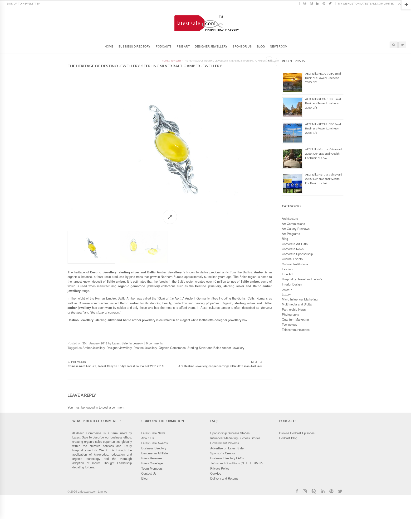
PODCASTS (163, 46)
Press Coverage (152, 463)
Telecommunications (295, 329)
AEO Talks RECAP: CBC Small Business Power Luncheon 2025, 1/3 (323, 128)
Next (276, 147)
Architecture (290, 218)
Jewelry (287, 289)
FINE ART (183, 46)
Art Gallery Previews (295, 228)
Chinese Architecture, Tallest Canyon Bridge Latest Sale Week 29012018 (115, 366)
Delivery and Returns (224, 478)
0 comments (154, 343)
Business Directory (134, 46)
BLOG (261, 46)
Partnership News (294, 309)
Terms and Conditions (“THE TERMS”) (236, 463)
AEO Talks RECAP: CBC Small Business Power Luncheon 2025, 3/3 (323, 78)
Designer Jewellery (119, 347)
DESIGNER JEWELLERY (211, 46)
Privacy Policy (219, 468)
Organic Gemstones (172, 347)
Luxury (286, 294)
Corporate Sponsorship (297, 254)
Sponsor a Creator (222, 453)
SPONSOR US (242, 46)
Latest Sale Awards (154, 443)
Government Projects (224, 443)
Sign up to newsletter (23, 3)
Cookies (215, 473)
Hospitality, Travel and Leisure (302, 279)
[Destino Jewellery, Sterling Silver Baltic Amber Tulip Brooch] (170, 147)
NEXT (256, 362)
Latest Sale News (153, 433)
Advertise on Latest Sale (227, 448)
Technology (289, 324)
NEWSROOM (278, 46)
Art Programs (291, 233)
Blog (285, 238)
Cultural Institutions (295, 264)
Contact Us (148, 473)
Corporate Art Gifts (295, 244)
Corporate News (292, 249)
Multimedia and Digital (297, 304)
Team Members (151, 468)
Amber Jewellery (94, 347)
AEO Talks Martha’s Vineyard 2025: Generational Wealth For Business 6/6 (323, 154)
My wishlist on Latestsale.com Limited (366, 3)
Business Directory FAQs (227, 458)
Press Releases (151, 458)
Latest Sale (120, 343)
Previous (63, 147)
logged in (92, 407)
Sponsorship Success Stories (230, 433)
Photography (290, 314)
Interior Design (292, 284)
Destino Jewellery (145, 347)
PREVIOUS (77, 362)
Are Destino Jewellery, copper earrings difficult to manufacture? (220, 366)
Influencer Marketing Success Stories (235, 438)
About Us (147, 438)
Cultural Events (292, 259)
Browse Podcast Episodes (296, 433)
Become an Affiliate (154, 453)
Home (109, 46)
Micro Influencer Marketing (300, 299)
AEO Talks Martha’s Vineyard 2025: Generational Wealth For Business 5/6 (323, 179)
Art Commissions (293, 223)
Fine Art (287, 274)
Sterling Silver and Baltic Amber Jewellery (215, 347)
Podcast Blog (288, 438)
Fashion (287, 269)
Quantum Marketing (295, 319)
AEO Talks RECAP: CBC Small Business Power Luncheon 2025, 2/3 (323, 103)
